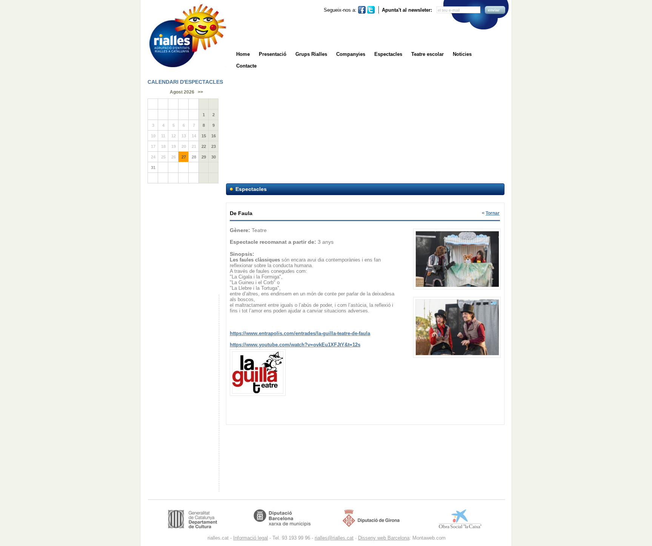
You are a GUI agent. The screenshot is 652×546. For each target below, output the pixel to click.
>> (200, 92)
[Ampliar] (457, 229)
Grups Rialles (311, 54)
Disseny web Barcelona (383, 538)
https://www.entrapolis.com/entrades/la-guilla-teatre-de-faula (300, 333)
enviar (494, 10)
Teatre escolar (427, 54)
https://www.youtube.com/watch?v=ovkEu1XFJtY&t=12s (295, 345)
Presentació (272, 54)
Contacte (246, 66)
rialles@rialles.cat (334, 538)
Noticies (462, 54)
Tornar (493, 213)
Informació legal (250, 538)
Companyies (350, 54)
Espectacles (388, 54)
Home (243, 54)
